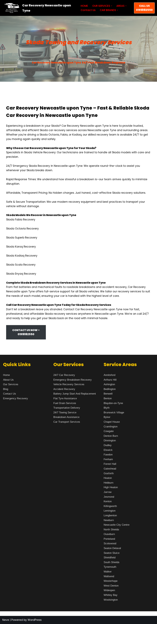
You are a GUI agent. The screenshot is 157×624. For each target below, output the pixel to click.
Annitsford (109, 375)
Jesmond (109, 496)
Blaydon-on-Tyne (113, 403)
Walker (108, 571)
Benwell (108, 393)
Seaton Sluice (111, 552)
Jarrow (107, 492)
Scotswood (110, 543)
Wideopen (109, 590)
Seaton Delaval (112, 548)
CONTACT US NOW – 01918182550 (26, 332)
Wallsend (109, 576)
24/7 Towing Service (64, 412)
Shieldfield (109, 557)
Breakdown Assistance (66, 417)
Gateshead (110, 468)
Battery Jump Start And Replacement (74, 393)
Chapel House (112, 421)
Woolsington (111, 599)
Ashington (109, 384)
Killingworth (110, 506)
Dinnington (110, 440)
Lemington (109, 510)
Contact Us (88, 10)
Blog (5, 389)
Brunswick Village (114, 412)
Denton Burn (111, 435)
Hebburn (108, 482)
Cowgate (109, 431)
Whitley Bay (110, 595)
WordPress (35, 620)
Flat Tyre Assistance (65, 398)
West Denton (111, 585)
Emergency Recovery (15, 398)
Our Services (10, 384)
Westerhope (110, 580)
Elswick (108, 450)
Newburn (109, 520)
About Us (8, 379)
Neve (5, 620)
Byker (107, 417)
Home (6, 375)
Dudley (108, 445)
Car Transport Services (66, 421)
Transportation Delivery (66, 407)
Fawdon (108, 454)
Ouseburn (109, 534)
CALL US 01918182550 (144, 8)
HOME (84, 6)
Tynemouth (110, 566)
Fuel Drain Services (64, 403)
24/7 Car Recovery (64, 375)
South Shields (111, 562)
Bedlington (110, 389)
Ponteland (109, 538)
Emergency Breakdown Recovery (72, 379)
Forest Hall (110, 463)
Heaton (108, 478)
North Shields (111, 529)
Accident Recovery (64, 389)
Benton (108, 398)
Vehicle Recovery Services (68, 384)
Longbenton (110, 515)
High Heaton (111, 487)
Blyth (106, 407)
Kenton (108, 501)
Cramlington (110, 426)
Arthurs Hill (110, 379)
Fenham (108, 459)
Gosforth (109, 473)
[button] (111, 6)
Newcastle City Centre (116, 524)
